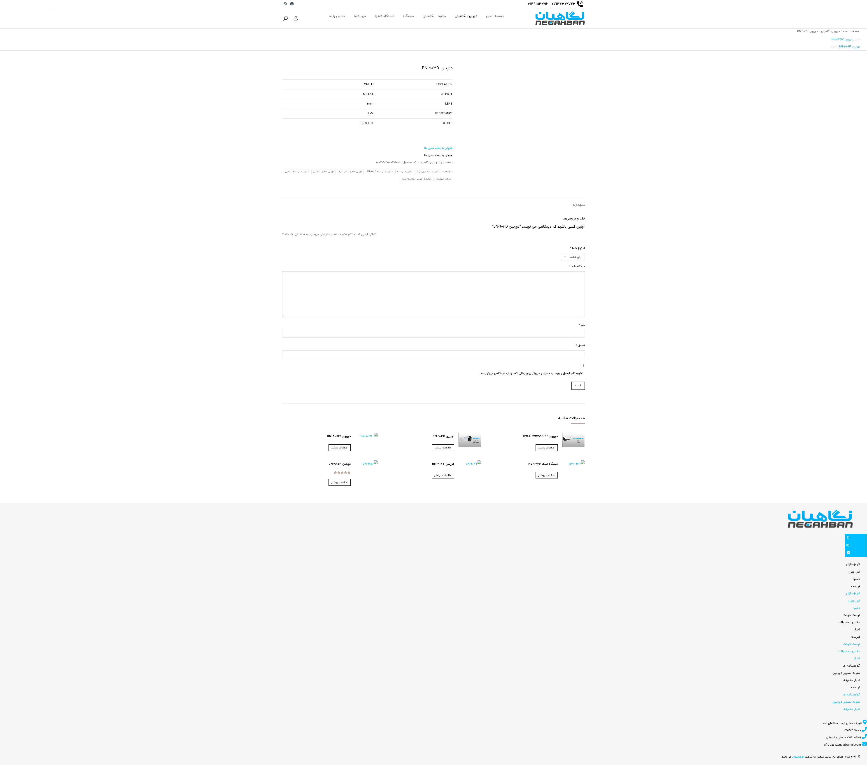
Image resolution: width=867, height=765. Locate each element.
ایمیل (580, 346)
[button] (438, 148)
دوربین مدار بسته (405, 171)
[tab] (579, 203)
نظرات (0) (579, 205)
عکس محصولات (849, 622)
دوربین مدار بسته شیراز (323, 171)
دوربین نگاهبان (429, 162)
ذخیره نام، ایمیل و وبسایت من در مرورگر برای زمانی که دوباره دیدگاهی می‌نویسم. (531, 373)
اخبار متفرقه (851, 680)
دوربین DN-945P (340, 464)
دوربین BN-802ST (339, 436)
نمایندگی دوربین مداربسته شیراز (416, 179)
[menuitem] (495, 16)
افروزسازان (853, 564)
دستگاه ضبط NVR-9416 (543, 464)
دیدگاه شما (577, 267)
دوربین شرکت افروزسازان (428, 171)
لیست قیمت (851, 615)
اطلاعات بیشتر (546, 448)
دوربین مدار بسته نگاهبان (297, 171)
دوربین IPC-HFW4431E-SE (540, 436)
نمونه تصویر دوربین (846, 673)
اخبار (857, 629)
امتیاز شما (577, 248)
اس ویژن (854, 572)
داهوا (856, 579)
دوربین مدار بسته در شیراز (350, 171)
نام (582, 325)
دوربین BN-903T (443, 464)
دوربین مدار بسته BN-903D (379, 171)
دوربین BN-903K (443, 436)
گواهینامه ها (851, 666)
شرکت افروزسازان (443, 179)
